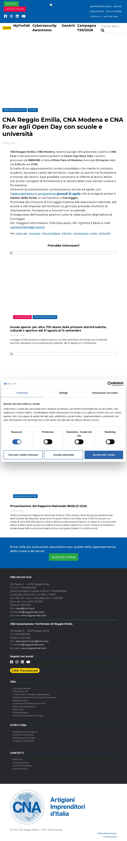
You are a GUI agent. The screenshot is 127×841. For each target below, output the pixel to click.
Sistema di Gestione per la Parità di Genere (34, 697)
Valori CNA (18, 709)
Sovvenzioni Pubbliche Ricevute (29, 703)
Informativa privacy (107, 833)
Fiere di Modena (51, 233)
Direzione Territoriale (23, 735)
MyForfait (21, 25)
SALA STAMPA (114, 11)
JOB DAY (66, 233)
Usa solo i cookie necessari (23, 454)
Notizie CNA (111, 16)
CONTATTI (96, 16)
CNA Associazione (22, 688)
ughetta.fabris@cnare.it (27, 227)
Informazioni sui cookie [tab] (105, 392)
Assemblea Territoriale (24, 738)
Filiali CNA (17, 759)
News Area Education (14, 110)
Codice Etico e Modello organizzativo (31, 694)
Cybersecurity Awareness (44, 28)
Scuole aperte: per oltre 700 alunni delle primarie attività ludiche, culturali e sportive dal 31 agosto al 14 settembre (58, 328)
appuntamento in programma (46, 193)
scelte (93, 233)
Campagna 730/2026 (86, 28)
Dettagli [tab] (63, 392)
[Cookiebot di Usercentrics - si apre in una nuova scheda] (109, 384)
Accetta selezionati (63, 454)
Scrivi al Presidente (22, 765)
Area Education (22, 317)
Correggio (34, 233)
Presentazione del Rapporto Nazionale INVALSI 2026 (48, 506)
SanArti (68, 25)
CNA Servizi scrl (20, 691)
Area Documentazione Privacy (28, 715)
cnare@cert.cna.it (24, 608)
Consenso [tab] (22, 392)
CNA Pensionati (25, 670)
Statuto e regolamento (24, 706)
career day (21, 233)
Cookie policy (110, 836)
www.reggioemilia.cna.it (33, 615)
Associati (11, 3)
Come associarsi (21, 762)
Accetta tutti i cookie (104, 454)
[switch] (48, 441)
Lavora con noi (15, 9)
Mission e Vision (20, 700)
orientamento (81, 233)
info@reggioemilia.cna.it (31, 612)
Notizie (32, 110)
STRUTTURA (18, 725)
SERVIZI (117, 6)
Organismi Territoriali (23, 741)
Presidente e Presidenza (25, 732)
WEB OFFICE (97, 11)
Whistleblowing (20, 712)
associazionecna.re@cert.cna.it (31, 641)
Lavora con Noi (20, 768)
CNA (13, 681)
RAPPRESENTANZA (100, 6)
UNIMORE (104, 233)
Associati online (64, 557)
